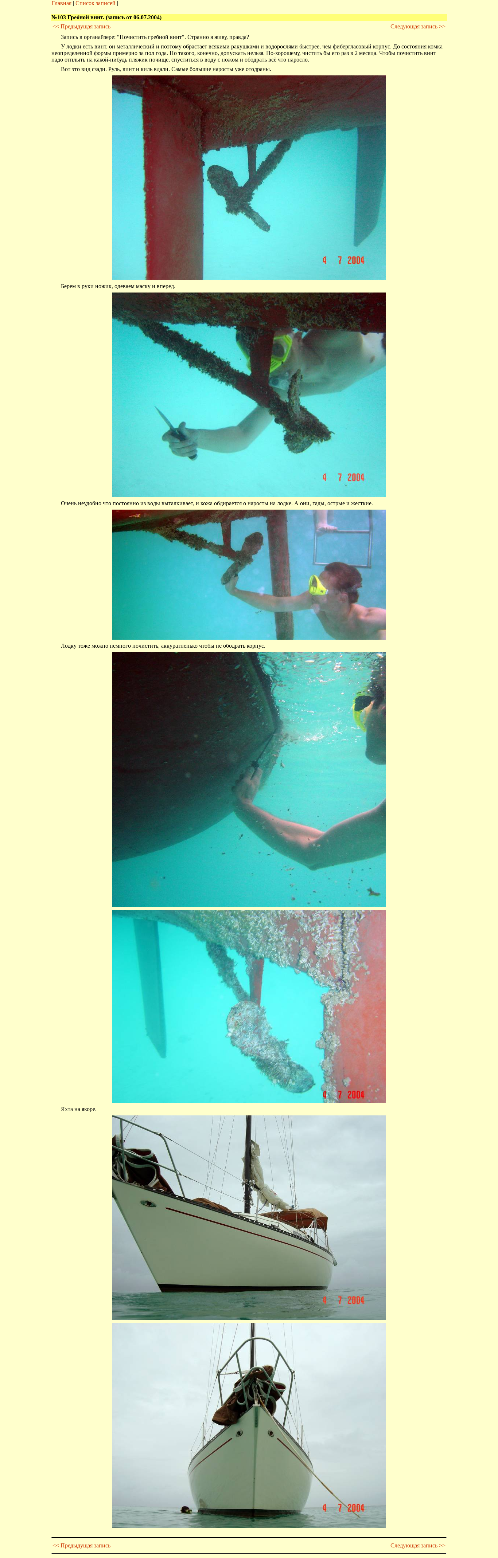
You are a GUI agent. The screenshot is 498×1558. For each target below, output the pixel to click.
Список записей (95, 3)
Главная (61, 3)
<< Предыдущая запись (81, 26)
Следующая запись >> (418, 26)
